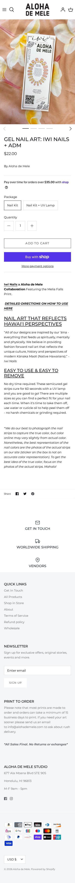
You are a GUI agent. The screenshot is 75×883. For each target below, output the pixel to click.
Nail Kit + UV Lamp (40, 205)
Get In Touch (13, 590)
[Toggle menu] (4, 9)
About (8, 609)
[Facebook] (5, 798)
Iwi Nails (10, 284)
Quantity (10, 217)
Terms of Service (16, 616)
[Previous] (4, 128)
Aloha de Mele (19, 166)
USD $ (11, 859)
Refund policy (14, 622)
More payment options (38, 266)
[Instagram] (11, 798)
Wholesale (12, 628)
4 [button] (50, 128)
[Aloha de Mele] (37, 9)
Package (10, 197)
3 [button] (42, 128)
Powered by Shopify (43, 869)
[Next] (70, 128)
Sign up (15, 682)
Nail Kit (12, 205)
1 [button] (26, 128)
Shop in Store (14, 603)
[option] (37, 71)
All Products (13, 597)
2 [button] (34, 128)
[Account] (61, 9)
